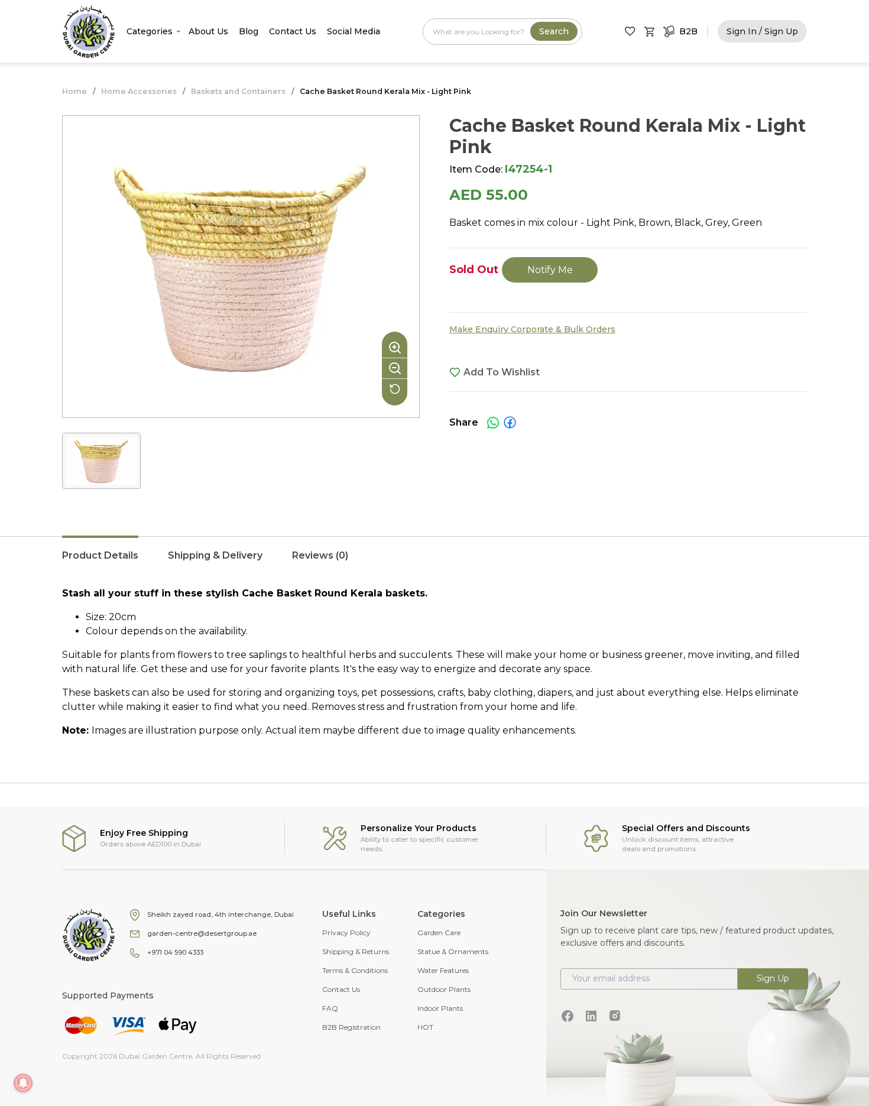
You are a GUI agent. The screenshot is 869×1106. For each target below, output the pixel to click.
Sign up (773, 978)
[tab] (100, 561)
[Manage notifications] (23, 1082)
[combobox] (502, 31)
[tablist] (434, 561)
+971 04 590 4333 (175, 952)
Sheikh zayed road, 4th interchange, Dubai (220, 914)
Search (554, 31)
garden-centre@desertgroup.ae (202, 933)
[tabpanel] (434, 662)
